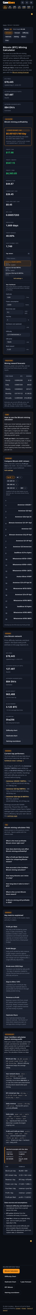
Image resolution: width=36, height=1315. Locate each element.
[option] (18, 263)
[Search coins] (22, 2)
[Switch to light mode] (27, 2)
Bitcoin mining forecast (20, 72)
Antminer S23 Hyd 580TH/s (16, 789)
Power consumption (12, 301)
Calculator (8, 33)
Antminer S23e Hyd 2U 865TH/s (17, 797)
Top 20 (10, 477)
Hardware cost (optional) (14, 324)
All (19, 477)
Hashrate (8, 36)
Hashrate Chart (10, 1282)
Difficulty (25, 33)
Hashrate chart (11, 736)
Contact (18, 1308)
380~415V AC (12, 488)
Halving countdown (13, 741)
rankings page (12, 816)
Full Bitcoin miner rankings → (14, 761)
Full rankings (8, 470)
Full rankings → (18, 278)
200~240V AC (12, 484)
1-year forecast (25, 1282)
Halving (16, 36)
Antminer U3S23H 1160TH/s (16, 781)
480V (23, 488)
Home (5, 25)
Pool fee (8, 316)
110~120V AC (12, 481)
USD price (9, 339)
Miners (23, 36)
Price (6, 40)
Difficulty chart (11, 730)
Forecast (17, 33)
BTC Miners (9, 1287)
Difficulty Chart (10, 1276)
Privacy (24, 1308)
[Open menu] (31, 2)
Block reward (10, 346)
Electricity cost (10, 309)
